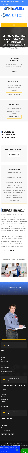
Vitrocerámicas (4, 406)
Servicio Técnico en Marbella (16, 443)
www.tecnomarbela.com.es (7, 371)
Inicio (2, 355)
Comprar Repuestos (14, 94)
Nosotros (3, 357)
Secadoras (3, 392)
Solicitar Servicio (14, 116)
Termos (3, 427)
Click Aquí (14, 289)
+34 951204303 (5, 367)
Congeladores (4, 399)
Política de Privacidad (22, 448)
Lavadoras (3, 389)
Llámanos (14, 71)
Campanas (3, 401)
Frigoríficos (3, 396)
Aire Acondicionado (5, 430)
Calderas (3, 423)
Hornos (3, 404)
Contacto (3, 359)
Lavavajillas (3, 394)
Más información (4, 451)
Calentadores (4, 425)
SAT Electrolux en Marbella (14, 45)
